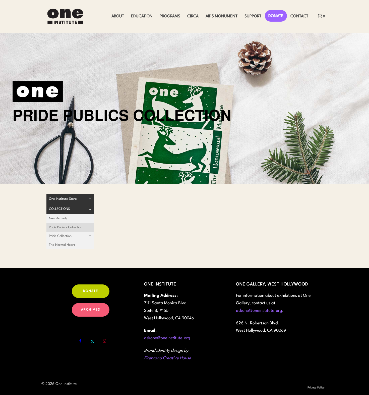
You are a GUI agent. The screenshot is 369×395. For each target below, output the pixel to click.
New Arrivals (58, 218)
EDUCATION (142, 16)
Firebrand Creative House (167, 358)
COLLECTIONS (59, 209)
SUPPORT (252, 16)
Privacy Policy (316, 387)
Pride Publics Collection (65, 227)
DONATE (275, 16)
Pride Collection (60, 236)
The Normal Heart (62, 244)
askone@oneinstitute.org (167, 338)
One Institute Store (63, 199)
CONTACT (299, 16)
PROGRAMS (170, 16)
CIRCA (193, 16)
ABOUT (117, 16)
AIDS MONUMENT (221, 16)
